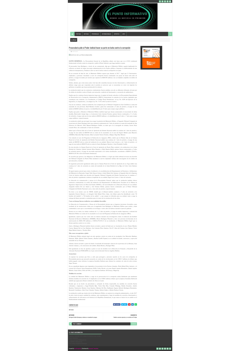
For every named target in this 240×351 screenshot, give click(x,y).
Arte (124, 34)
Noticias (86, 34)
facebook (133, 324)
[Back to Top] (170, 349)
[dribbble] (165, 1)
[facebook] (160, 1)
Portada (78, 34)
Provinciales (95, 34)
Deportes (116, 34)
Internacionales (106, 34)
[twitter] (162, 1)
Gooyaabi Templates (93, 348)
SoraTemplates (77, 348)
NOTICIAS (75, 51)
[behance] (170, 1)
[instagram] (167, 1)
